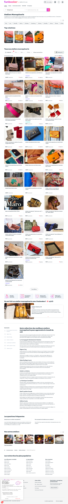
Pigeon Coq (9, 334)
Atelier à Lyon (6, 462)
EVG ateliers (47, 465)
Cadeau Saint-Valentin (49, 468)
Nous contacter (54, 487)
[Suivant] (63, 20)
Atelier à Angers (7, 474)
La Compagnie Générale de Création (11, 331)
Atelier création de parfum (31, 472)
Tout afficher (34, 289)
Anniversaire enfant (17, 5)
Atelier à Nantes (7, 466)
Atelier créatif (28, 463)
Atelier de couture (29, 462)
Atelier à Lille (6, 465)
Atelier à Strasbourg (7, 469)
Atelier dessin (28, 471)
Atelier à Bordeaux (7, 463)
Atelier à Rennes (7, 472)
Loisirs (5, 5)
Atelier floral (28, 465)
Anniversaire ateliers (48, 474)
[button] (55, 2)
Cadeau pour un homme (49, 471)
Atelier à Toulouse (7, 468)
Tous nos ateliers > (8, 445)
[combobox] (16, 9)
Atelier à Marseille (7, 471)
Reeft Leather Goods (11, 345)
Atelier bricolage (29, 469)
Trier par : (58, 55)
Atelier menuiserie (29, 468)
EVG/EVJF (24, 5)
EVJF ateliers (47, 463)
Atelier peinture (29, 466)
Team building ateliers (49, 462)
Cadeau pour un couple (49, 469)
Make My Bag (9, 336)
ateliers (20, 17)
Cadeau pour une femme (49, 472)
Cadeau (9, 5)
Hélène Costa (9, 348)
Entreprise (29, 5)
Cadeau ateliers (48, 466)
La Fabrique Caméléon (11, 342)
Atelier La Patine (10, 339)
